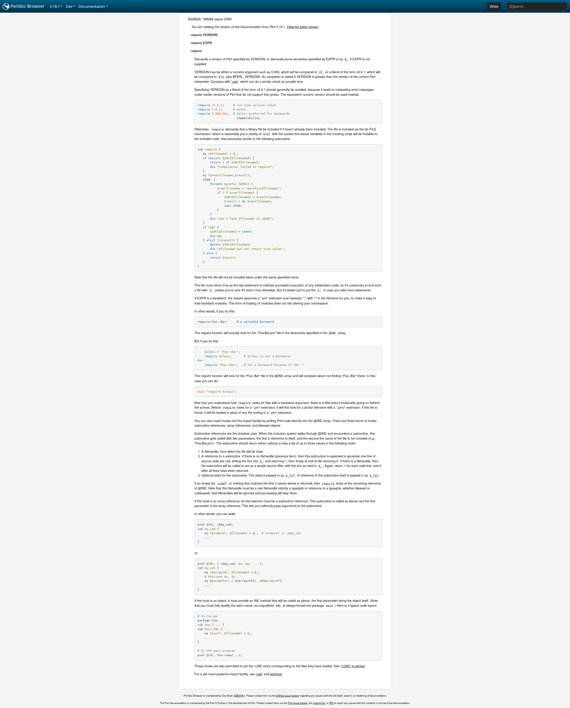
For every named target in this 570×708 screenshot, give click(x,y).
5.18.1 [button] (55, 6)
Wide (494, 6)
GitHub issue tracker (287, 695)
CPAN (227, 18)
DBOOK (239, 695)
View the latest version (303, 26)
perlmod (276, 673)
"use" (234, 81)
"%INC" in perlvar (352, 665)
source (219, 18)
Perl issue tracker (297, 703)
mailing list (319, 703)
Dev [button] (69, 6)
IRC (331, 703)
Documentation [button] (92, 6)
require (208, 18)
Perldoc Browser (27, 6)
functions (194, 18)
